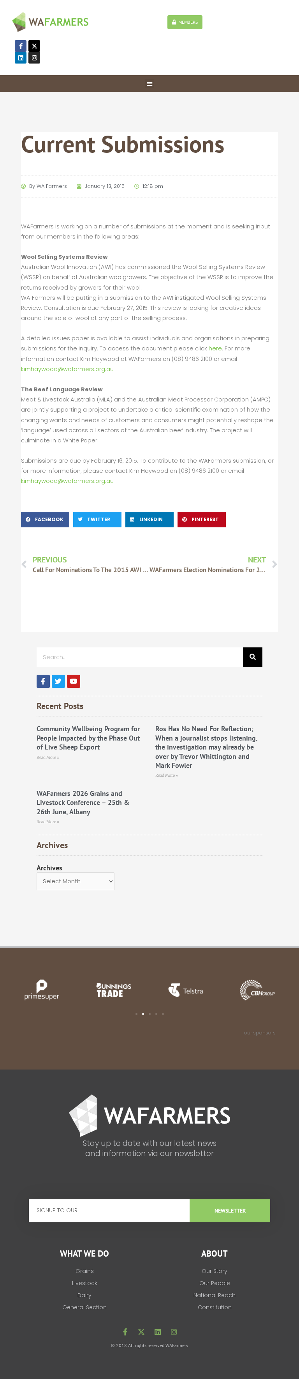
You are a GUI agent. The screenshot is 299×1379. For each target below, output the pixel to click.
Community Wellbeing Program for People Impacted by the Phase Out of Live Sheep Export (88, 737)
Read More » (48, 757)
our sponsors (260, 1032)
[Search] (252, 657)
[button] (149, 83)
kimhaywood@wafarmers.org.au (67, 369)
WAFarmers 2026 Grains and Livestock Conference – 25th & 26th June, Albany (83, 802)
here (215, 348)
